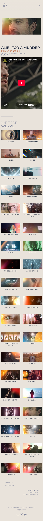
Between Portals (11, 234)
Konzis (11, 160)
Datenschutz (10, 485)
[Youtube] (25, 514)
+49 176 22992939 (32, 492)
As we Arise (32, 474)
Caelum (32, 436)
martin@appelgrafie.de (30, 494)
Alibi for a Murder (32, 418)
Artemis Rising (32, 178)
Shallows (32, 400)
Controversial (11, 382)
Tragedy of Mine (10, 271)
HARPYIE (10, 142)
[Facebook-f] (18, 514)
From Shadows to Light (10, 215)
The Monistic (32, 196)
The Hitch (32, 382)
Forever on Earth (10, 400)
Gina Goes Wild (11, 289)
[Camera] (21, 514)
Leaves (32, 160)
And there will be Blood (10, 344)
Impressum (9, 483)
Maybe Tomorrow (32, 142)
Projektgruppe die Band (32, 215)
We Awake (32, 363)
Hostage (32, 234)
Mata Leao (11, 178)
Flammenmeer (32, 307)
